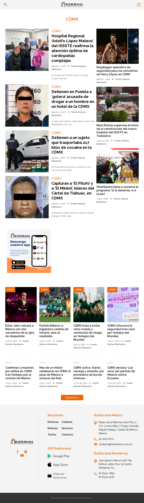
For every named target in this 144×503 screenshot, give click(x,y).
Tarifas (52, 434)
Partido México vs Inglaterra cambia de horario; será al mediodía (53, 331)
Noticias (53, 428)
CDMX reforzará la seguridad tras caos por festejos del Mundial (121, 331)
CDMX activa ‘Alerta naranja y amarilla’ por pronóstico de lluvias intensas (88, 373)
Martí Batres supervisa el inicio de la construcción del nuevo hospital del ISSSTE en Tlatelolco (117, 131)
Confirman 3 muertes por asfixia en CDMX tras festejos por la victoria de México (19, 373)
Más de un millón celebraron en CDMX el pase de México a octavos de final (55, 373)
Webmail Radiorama (60, 476)
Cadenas (67, 422)
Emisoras (53, 422)
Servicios (67, 428)
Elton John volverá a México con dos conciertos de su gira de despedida (19, 331)
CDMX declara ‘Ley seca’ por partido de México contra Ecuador (121, 373)
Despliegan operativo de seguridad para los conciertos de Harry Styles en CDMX (117, 71)
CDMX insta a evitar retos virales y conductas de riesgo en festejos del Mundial (87, 332)
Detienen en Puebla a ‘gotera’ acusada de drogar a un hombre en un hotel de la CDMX (72, 99)
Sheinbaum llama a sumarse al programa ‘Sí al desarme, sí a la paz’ (117, 190)
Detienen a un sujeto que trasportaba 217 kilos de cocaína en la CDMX (71, 145)
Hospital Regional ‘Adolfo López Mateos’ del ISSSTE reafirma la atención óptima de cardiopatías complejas (72, 48)
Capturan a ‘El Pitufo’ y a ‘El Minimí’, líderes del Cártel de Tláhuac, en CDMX (72, 190)
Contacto (67, 434)
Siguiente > (72, 397)
